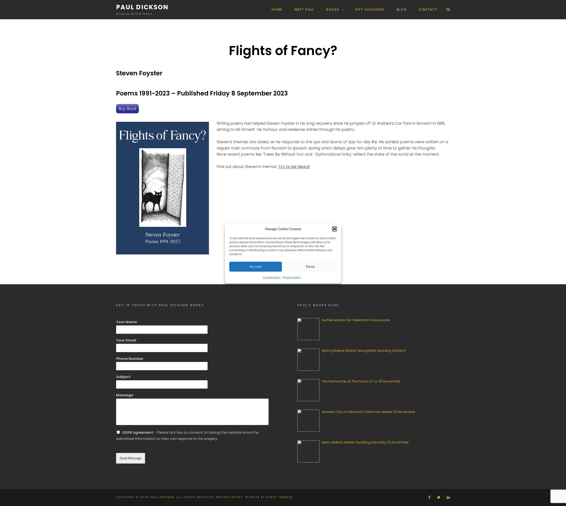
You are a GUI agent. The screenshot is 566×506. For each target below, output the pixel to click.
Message (126, 395)
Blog (402, 9)
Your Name (127, 322)
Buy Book (127, 108)
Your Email (127, 340)
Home (277, 9)
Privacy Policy (292, 277)
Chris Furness (279, 497)
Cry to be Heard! (294, 166)
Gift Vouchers (369, 9)
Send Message (131, 458)
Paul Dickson (142, 7)
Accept (256, 266)
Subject (124, 377)
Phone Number (131, 359)
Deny (310, 266)
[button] (334, 229)
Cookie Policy (272, 277)
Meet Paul (304, 9)
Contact (428, 9)
